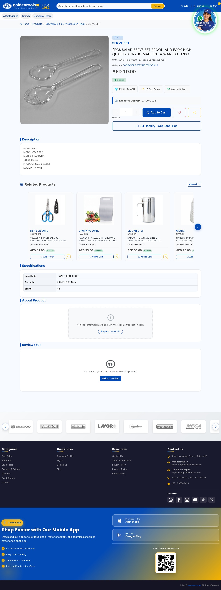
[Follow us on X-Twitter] (211, 500)
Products (37, 23)
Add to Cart (158, 112)
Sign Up (200, 6)
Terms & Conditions (121, 460)
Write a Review (110, 378)
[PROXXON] (49, 426)
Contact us (62, 465)
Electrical (6, 473)
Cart (216, 5)
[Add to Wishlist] (179, 112)
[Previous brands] (5, 426)
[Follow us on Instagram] (187, 500)
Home (26, 23)
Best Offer (7, 456)
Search (158, 6)
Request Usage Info (110, 331)
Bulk (186, 6)
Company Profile (65, 456)
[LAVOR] (107, 426)
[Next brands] (215, 426)
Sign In (60, 460)
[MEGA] (193, 426)
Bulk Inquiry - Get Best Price (158, 126)
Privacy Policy (119, 465)
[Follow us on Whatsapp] (170, 500)
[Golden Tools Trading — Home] (26, 6)
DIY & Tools (7, 465)
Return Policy (118, 473)
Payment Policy (119, 469)
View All (193, 184)
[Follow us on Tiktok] (203, 500)
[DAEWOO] (20, 426)
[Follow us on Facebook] (179, 500)
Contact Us (117, 456)
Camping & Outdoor (11, 469)
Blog (59, 469)
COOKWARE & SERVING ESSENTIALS (65, 23)
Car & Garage (8, 478)
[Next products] (198, 227)
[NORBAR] (135, 426)
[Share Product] (194, 112)
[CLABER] (78, 426)
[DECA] (164, 426)
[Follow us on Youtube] (195, 500)
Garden (5, 482)
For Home (6, 460)
